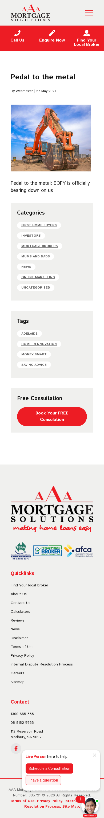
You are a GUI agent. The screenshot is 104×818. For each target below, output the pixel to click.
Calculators (20, 611)
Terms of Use (22, 647)
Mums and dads (35, 256)
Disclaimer (19, 638)
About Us (19, 594)
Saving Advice (34, 365)
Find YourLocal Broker (87, 42)
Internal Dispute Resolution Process (42, 664)
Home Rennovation (39, 344)
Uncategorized (35, 287)
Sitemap (18, 682)
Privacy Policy (22, 655)
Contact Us (20, 603)
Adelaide (29, 333)
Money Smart (34, 354)
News (26, 267)
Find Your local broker (29, 585)
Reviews (18, 620)
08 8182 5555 (22, 722)
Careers (17, 673)
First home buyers (39, 225)
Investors (31, 235)
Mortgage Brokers (39, 246)
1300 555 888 (22, 714)
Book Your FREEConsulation (52, 416)
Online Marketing (38, 277)
